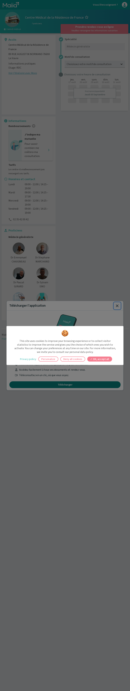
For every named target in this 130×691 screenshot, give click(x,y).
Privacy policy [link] (28, 359)
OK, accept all (100, 359)
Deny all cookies (72, 359)
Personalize (48, 359)
